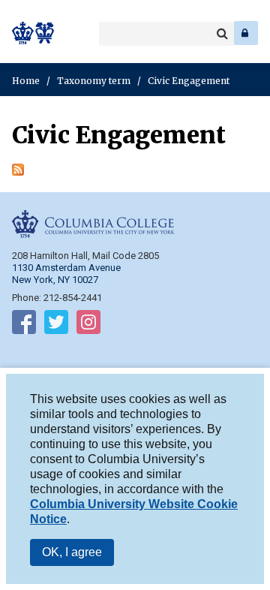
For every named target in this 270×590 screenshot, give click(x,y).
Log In (246, 33)
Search (222, 34)
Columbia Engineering (44, 33)
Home (26, 80)
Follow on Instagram (88, 325)
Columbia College (23, 33)
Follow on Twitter (56, 325)
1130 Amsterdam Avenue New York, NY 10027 (66, 273)
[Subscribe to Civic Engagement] (18, 171)
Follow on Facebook (24, 325)
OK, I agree (72, 552)
